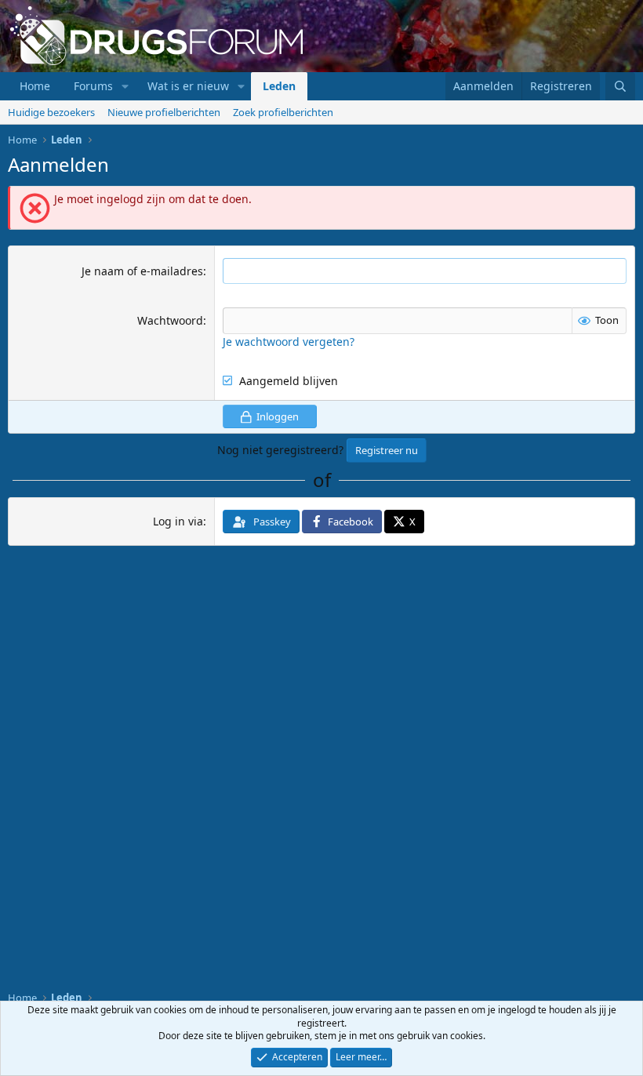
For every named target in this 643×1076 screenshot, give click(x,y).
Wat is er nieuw (188, 85)
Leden (279, 85)
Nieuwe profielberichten (163, 112)
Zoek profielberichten (283, 112)
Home (35, 85)
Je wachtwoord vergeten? (288, 341)
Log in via (178, 521)
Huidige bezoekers (51, 112)
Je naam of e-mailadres (142, 271)
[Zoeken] (620, 86)
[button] (125, 86)
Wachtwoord (170, 320)
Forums (93, 85)
